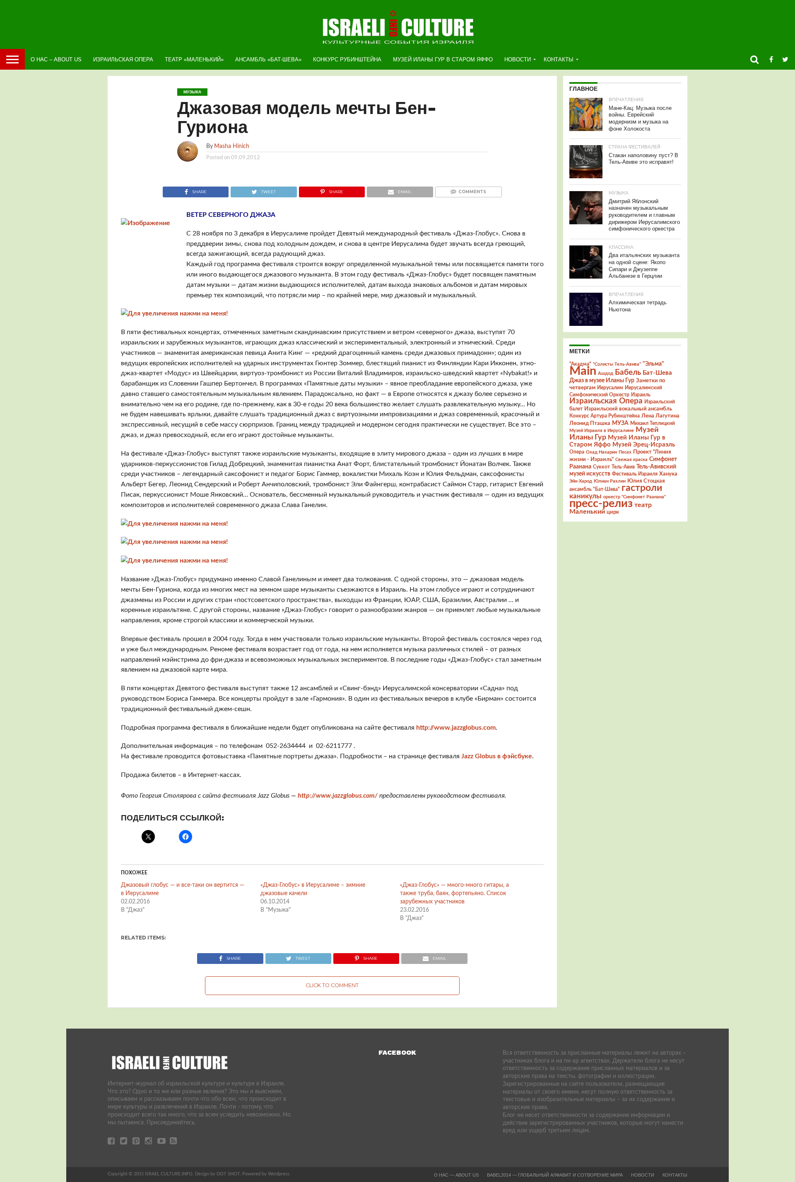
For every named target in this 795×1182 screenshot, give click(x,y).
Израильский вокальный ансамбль (628, 408)
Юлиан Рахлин (610, 481)
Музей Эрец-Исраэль (643, 445)
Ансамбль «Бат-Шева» (268, 59)
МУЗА (620, 423)
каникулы (585, 496)
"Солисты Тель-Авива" (617, 364)
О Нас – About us (56, 59)
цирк (613, 512)
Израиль (640, 394)
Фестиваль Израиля (635, 473)
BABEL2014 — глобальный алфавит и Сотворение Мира (555, 1174)
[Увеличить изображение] (174, 313)
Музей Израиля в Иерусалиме (601, 430)
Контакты (558, 59)
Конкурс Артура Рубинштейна (604, 416)
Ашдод (605, 373)
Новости (517, 59)
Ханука (668, 473)
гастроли (642, 488)
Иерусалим (610, 387)
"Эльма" (653, 364)
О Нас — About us (456, 1174)
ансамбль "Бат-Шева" (594, 489)
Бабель (628, 372)
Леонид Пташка (589, 423)
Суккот (601, 466)
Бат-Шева (657, 373)
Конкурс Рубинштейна (347, 59)
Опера (576, 452)
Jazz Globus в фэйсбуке (496, 756)
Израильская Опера (123, 59)
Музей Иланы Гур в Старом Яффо (443, 59)
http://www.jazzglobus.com (456, 727)
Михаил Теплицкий (652, 423)
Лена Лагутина (660, 416)
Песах (625, 452)
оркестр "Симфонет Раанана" (634, 497)
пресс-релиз (601, 503)
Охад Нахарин (601, 452)
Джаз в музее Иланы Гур (601, 380)
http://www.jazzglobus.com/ (338, 795)
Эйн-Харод (580, 481)
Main (582, 371)
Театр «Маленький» (194, 59)
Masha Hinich (231, 146)
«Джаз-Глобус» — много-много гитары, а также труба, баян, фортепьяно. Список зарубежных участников (454, 893)
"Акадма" (580, 364)
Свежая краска (631, 459)
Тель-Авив (623, 466)
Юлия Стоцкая (646, 481)
